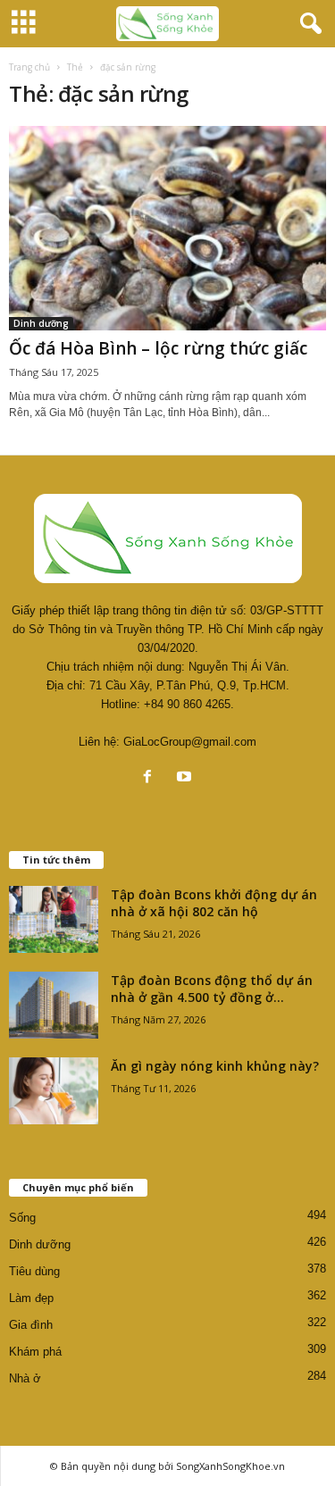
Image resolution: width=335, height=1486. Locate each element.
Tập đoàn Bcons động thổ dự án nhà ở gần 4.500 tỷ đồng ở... (212, 989)
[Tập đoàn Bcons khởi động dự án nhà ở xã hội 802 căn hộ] (53, 919)
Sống (22, 1217)
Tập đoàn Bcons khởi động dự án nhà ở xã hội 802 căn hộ (214, 903)
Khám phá (35, 1351)
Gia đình (31, 1325)
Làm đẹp (31, 1298)
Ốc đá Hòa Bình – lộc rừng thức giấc (158, 348)
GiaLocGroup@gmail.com (189, 741)
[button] (307, 24)
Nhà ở (25, 1378)
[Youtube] (186, 778)
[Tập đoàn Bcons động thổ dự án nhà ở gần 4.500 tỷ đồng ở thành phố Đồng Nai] (53, 1005)
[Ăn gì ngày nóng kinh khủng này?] (53, 1090)
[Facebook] (151, 778)
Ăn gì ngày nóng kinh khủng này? (215, 1065)
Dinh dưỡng (41, 323)
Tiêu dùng (34, 1271)
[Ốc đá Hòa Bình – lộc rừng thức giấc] (167, 228)
